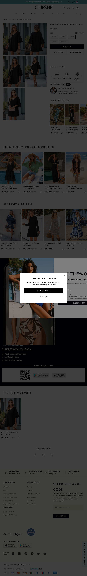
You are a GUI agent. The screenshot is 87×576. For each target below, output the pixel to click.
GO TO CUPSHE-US (44, 291)
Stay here (43, 297)
